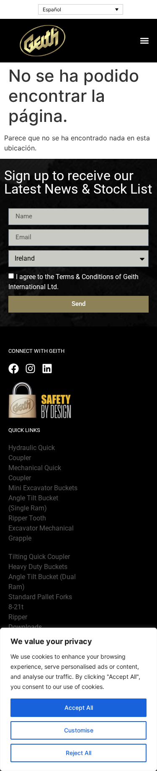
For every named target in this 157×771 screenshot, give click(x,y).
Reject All (78, 752)
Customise (78, 730)
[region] (78, 699)
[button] (144, 40)
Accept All (78, 707)
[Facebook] (13, 368)
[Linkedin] (47, 368)
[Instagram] (30, 368)
